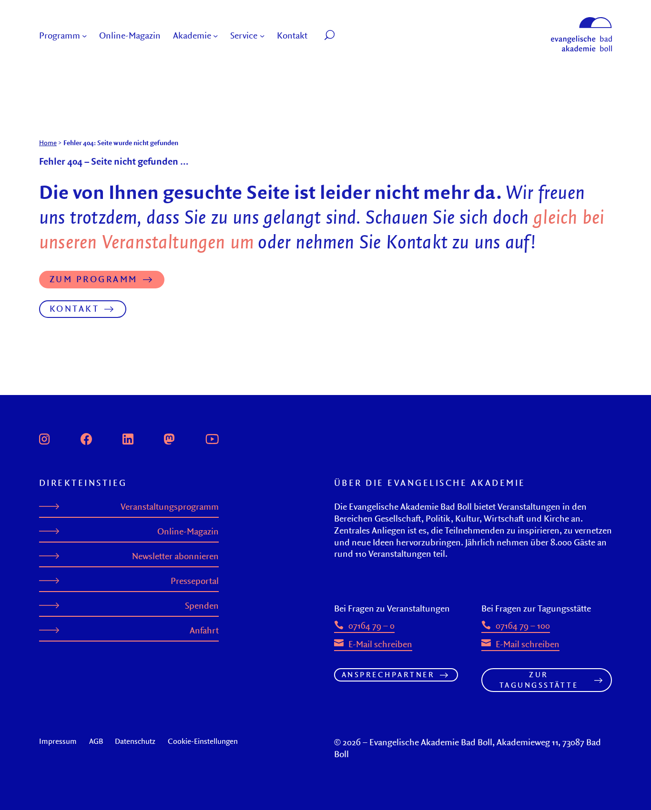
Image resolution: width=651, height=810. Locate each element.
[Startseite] (581, 21)
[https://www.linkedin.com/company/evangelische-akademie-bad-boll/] (127, 438)
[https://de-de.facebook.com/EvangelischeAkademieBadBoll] (86, 438)
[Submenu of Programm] (84, 35)
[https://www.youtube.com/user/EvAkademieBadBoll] (212, 438)
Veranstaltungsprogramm (170, 507)
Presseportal (195, 581)
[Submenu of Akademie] (215, 35)
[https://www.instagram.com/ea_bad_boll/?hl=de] (44, 438)
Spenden (202, 606)
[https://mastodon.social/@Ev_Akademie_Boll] (169, 438)
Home (48, 143)
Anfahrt (204, 630)
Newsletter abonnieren (175, 556)
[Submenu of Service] (262, 35)
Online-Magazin (188, 531)
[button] (351, 36)
